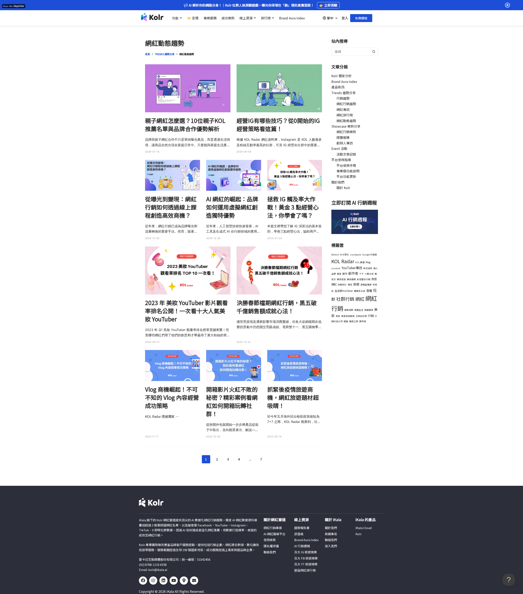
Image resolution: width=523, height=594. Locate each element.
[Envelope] (194, 580)
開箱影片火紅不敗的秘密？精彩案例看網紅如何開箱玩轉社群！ (232, 401)
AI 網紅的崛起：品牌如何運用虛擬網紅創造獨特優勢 (232, 207)
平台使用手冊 (346, 165)
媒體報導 (343, 137)
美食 (338, 316)
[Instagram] (153, 580)
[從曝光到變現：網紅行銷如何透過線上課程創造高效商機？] (172, 175)
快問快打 (342, 284)
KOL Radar (342, 261)
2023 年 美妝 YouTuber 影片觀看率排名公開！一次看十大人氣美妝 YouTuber (186, 311)
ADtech (335, 254)
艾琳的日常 (361, 316)
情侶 (350, 284)
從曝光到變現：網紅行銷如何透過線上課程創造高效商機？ (171, 207)
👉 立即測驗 (328, 5)
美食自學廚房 (348, 316)
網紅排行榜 (344, 115)
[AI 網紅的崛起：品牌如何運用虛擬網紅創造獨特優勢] (233, 175)
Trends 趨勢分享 (343, 92)
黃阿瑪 (362, 321)
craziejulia (355, 254)
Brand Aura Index (344, 81)
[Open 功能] (181, 18)
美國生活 (358, 309)
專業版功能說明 (347, 170)
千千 (361, 273)
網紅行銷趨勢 (346, 103)
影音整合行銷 (363, 279)
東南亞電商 (366, 284)
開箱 (346, 321)
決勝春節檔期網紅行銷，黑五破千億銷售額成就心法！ (277, 307)
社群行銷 (345, 298)
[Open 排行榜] (273, 18)
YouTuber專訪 (351, 267)
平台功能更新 (346, 176)
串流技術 (367, 268)
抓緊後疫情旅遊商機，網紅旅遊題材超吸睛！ (293, 397)
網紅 (359, 298)
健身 (339, 273)
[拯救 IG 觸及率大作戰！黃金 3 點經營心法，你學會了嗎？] (294, 175)
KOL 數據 (360, 262)
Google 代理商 (369, 254)
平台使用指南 (341, 159)
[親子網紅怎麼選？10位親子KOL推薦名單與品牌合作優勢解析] (187, 88)
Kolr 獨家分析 (341, 75)
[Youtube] (174, 580)
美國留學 (368, 309)
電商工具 (353, 321)
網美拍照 (348, 309)
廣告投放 (341, 279)
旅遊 (356, 284)
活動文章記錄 (346, 154)
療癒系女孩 (359, 290)
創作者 (353, 273)
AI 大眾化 (344, 254)
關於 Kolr (343, 187)
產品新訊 (337, 87)
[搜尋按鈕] (374, 51)
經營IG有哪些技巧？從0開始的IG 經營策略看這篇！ (278, 124)
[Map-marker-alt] (184, 580)
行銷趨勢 (343, 98)
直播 (369, 290)
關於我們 (337, 182)
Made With (8, 6)
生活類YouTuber (344, 291)
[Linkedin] (163, 580)
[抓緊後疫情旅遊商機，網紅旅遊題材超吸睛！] (294, 365)
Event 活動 (339, 148)
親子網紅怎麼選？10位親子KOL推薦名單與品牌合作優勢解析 (185, 124)
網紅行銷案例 (346, 131)
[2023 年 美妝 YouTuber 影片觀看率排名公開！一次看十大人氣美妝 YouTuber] (187, 270)
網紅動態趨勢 (346, 120)
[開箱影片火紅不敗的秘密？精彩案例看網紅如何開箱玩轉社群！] (233, 365)
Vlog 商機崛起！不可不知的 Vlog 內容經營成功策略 (172, 397)
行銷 (371, 315)
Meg (368, 262)
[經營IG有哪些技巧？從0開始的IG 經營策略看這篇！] (279, 88)
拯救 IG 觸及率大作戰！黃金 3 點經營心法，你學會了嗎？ (293, 207)
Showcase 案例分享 (345, 126)
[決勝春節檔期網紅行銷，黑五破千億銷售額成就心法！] (279, 270)
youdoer (335, 268)
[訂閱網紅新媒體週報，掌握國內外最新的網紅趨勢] (354, 221)
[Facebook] (143, 580)
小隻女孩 (369, 273)
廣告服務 (351, 279)
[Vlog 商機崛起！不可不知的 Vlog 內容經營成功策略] (172, 365)
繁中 (330, 18)
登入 (345, 18)
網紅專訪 (343, 109)
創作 (344, 273)
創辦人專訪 (344, 142)
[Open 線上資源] (255, 18)
